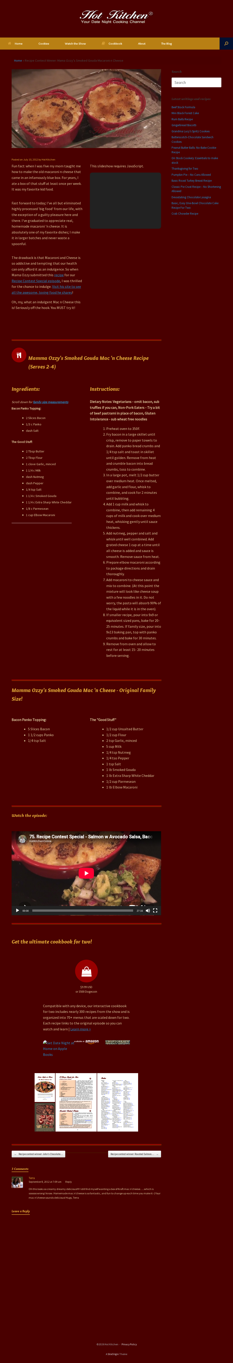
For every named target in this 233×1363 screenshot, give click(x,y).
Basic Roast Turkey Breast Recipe (192, 181)
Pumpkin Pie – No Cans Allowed (191, 175)
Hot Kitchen (48, 159)
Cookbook (115, 43)
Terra (32, 1178)
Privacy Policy (129, 1344)
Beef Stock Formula (183, 107)
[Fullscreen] (155, 910)
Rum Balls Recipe (182, 119)
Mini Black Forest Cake (185, 113)
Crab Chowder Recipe (185, 214)
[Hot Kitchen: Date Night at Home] (116, 16)
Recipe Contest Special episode (36, 281)
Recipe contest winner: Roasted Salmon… (135, 1154)
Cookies (43, 43)
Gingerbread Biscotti (184, 125)
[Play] (17, 910)
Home (19, 43)
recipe (59, 275)
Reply (68, 1181)
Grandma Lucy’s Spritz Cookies (191, 131)
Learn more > (80, 1029)
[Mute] (148, 910)
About (141, 43)
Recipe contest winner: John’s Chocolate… (38, 1154)
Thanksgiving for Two (185, 169)
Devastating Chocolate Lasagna (191, 197)
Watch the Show (75, 43)
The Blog (166, 43)
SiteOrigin (113, 1354)
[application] (86, 873)
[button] (226, 44)
